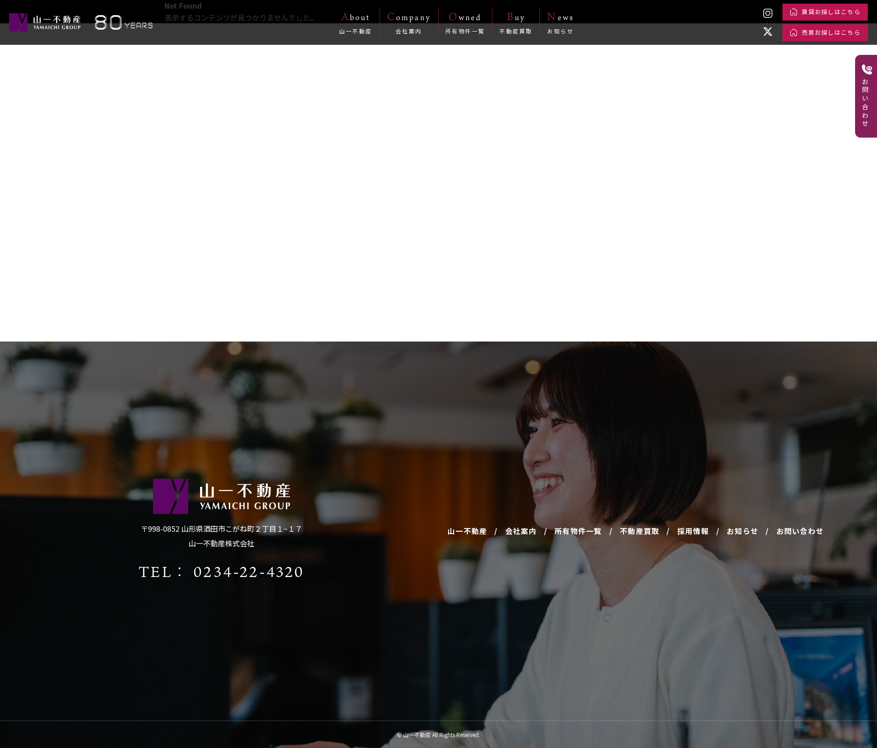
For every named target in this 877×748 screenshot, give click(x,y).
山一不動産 (467, 530)
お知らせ (742, 530)
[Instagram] (768, 13)
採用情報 (693, 530)
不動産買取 (639, 530)
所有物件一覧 (578, 530)
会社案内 (521, 530)
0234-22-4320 (248, 571)
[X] (768, 31)
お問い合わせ (800, 530)
